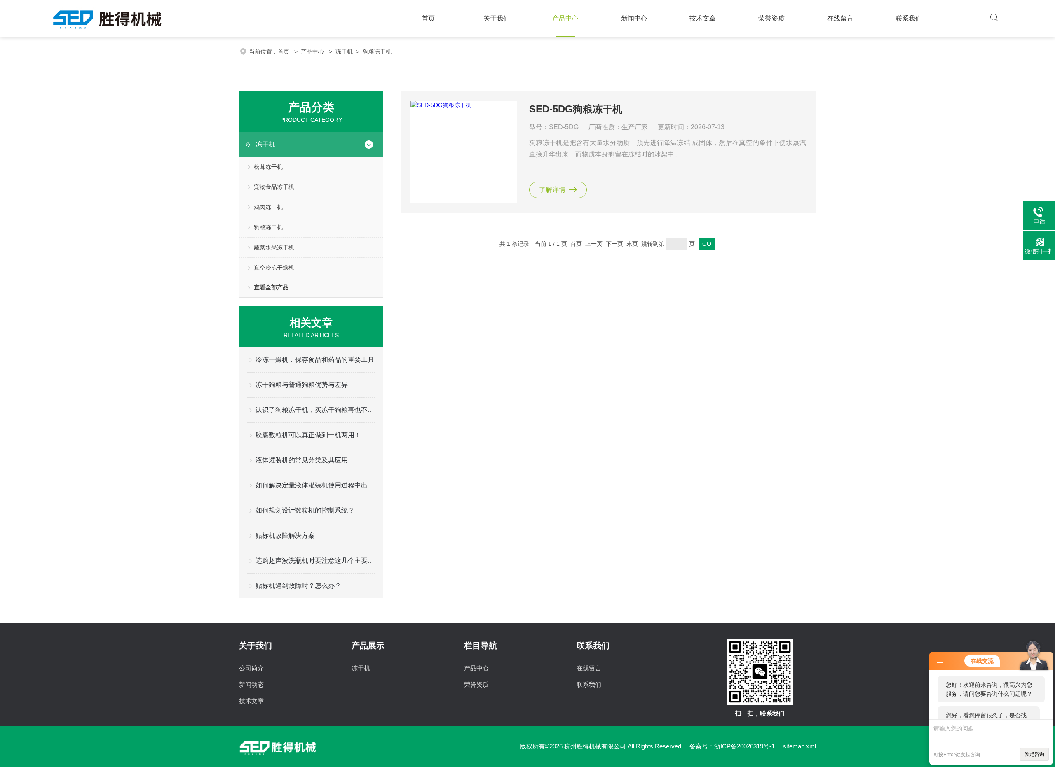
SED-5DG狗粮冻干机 (575, 108)
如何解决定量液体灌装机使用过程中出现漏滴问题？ (315, 485)
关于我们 (496, 18)
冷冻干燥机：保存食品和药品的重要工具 (315, 359)
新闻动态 (251, 684)
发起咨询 (1034, 754)
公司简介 (251, 667)
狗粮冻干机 (377, 51)
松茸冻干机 (268, 166)
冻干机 (344, 51)
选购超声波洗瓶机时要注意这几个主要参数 (315, 560)
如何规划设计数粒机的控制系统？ (305, 510)
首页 (428, 18)
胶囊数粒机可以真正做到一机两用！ (308, 434)
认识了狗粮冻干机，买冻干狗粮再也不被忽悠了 (315, 409)
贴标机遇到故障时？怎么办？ (298, 585)
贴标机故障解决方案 (285, 535)
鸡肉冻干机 (268, 207)
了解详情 (552, 189)
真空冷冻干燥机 (274, 267)
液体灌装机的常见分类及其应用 (302, 460)
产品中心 (565, 18)
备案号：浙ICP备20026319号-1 (732, 746)
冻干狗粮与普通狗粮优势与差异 (302, 384)
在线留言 (840, 18)
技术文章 (702, 18)
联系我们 (909, 18)
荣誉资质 (771, 18)
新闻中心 (634, 18)
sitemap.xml (799, 746)
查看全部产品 (271, 287)
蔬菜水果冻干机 (274, 247)
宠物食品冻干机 (274, 187)
